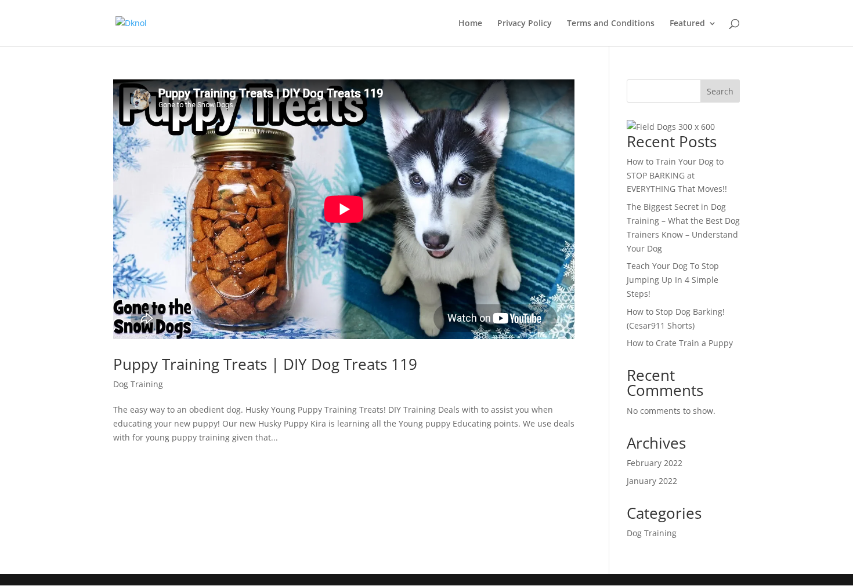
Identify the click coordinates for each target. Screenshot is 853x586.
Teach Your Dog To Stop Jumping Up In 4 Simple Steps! (673, 279)
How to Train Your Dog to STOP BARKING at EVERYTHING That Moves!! (677, 175)
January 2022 (652, 480)
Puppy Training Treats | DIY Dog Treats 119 (265, 364)
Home (470, 23)
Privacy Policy (524, 23)
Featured (687, 23)
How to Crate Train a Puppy (680, 342)
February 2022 (654, 462)
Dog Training (138, 384)
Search (720, 91)
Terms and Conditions (611, 23)
